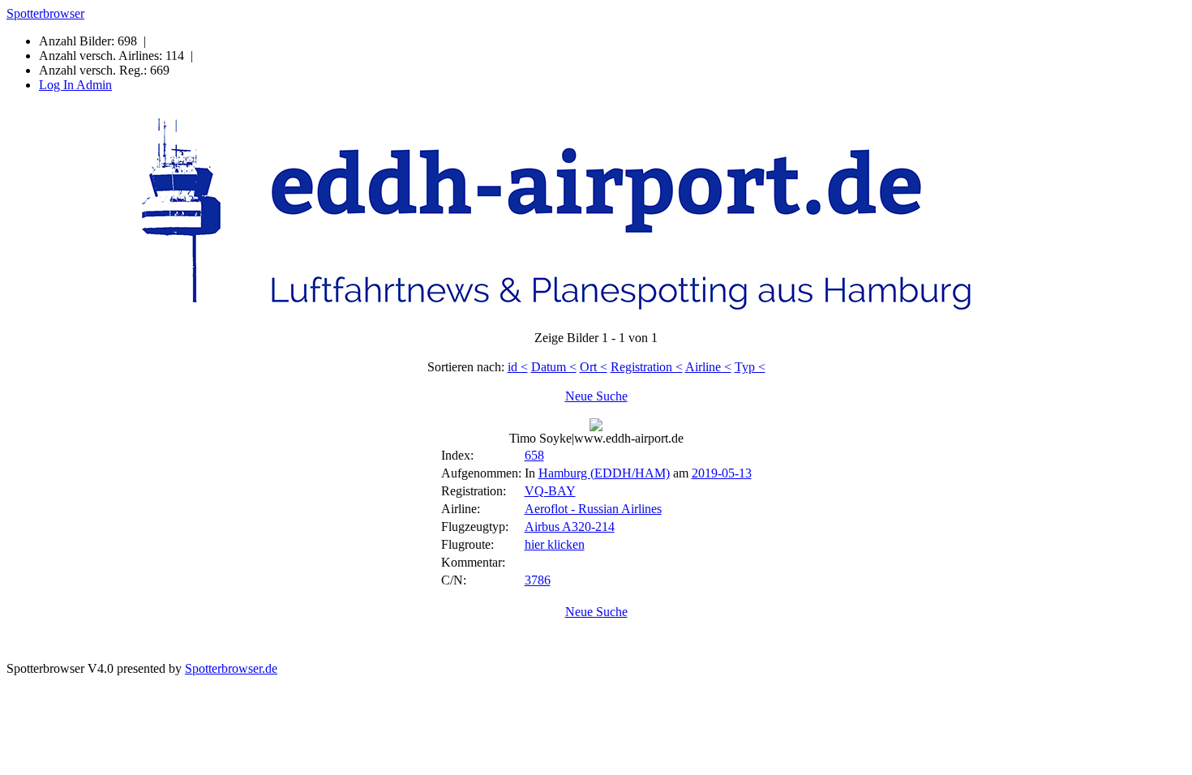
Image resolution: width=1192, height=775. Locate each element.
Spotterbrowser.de (231, 668)
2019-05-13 (722, 473)
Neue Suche (596, 396)
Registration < (647, 367)
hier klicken (555, 544)
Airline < (708, 367)
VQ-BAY (550, 491)
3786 (538, 580)
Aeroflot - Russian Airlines (593, 509)
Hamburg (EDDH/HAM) (604, 473)
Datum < (554, 367)
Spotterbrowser (45, 13)
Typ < (750, 367)
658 (534, 455)
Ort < (593, 367)
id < (518, 367)
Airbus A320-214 (570, 526)
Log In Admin (75, 85)
